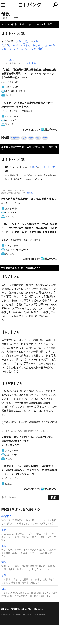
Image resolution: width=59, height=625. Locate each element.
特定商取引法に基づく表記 (20, 609)
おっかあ (50, 45)
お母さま (38, 45)
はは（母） (50, 167)
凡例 (34, 63)
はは (26, 41)
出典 (31, 137)
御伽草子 (14, 137)
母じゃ (25, 49)
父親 (35, 41)
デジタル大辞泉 (9, 24)
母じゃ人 (14, 49)
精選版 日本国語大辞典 (12, 147)
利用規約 (5, 609)
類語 (4, 45)
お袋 (3, 49)
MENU (3, 5)
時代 (34, 167)
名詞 (24, 137)
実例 (38, 137)
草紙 (45, 137)
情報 (28, 63)
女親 (18, 41)
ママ (48, 49)
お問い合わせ (38, 609)
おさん (25, 45)
